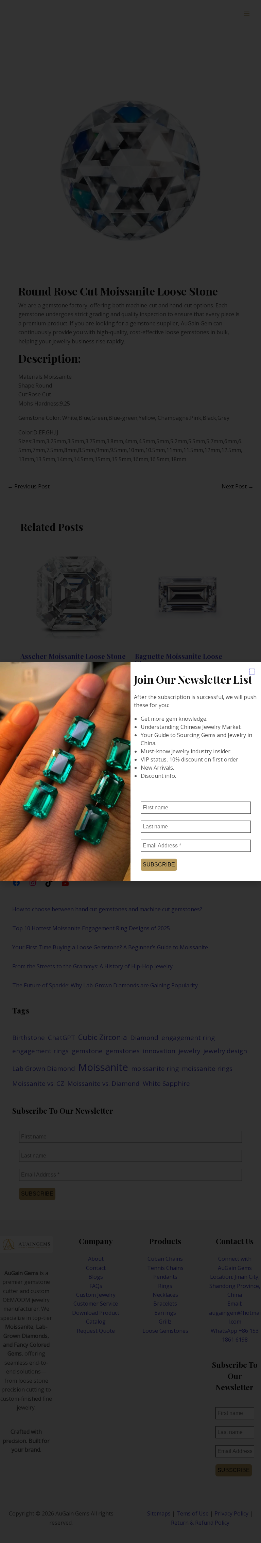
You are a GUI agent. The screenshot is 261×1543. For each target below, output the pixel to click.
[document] (130, 771)
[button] (252, 671)
